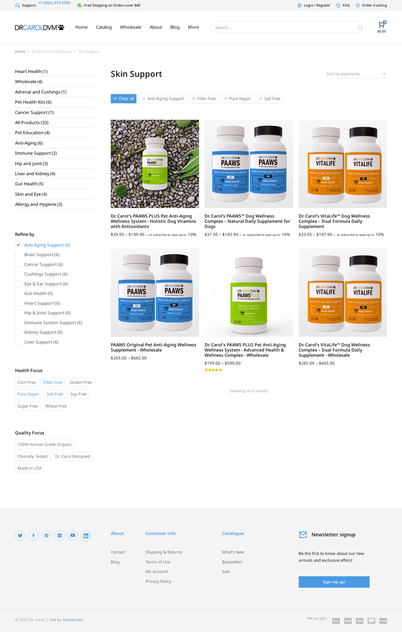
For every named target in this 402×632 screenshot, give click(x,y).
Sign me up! (334, 581)
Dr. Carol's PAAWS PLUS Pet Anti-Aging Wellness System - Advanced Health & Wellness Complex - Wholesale (245, 350)
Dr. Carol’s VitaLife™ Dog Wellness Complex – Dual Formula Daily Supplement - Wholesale (334, 350)
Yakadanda (73, 619)
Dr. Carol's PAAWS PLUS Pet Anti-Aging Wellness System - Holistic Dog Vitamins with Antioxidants (153, 221)
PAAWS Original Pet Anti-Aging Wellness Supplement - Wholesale (153, 347)
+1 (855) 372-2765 (54, 2)
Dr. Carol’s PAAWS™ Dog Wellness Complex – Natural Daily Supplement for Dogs (247, 221)
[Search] (360, 27)
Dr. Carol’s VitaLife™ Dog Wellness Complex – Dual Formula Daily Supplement (334, 221)
